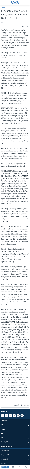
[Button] (25, 26)
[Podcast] (18, 415)
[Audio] (19, 467)
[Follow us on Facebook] (2, 415)
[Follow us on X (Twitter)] (6, 415)
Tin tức (3, 7)
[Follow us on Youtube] (10, 415)
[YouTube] (13, 467)
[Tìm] (26, 467)
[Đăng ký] (22, 415)
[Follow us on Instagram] (14, 415)
